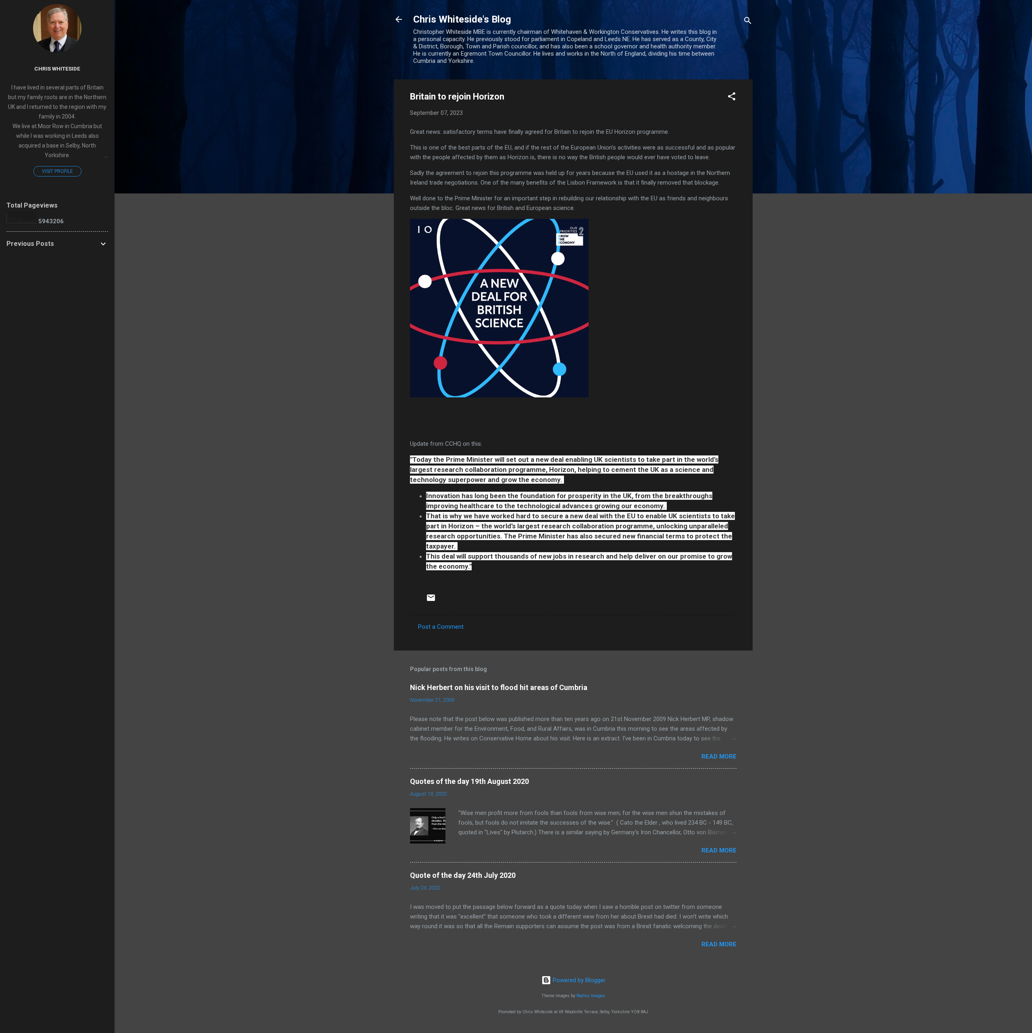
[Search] (748, 22)
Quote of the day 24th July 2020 (463, 875)
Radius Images (590, 995)
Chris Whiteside (57, 68)
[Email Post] (431, 600)
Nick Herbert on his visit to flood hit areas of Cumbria (498, 687)
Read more (719, 756)
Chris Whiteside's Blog (462, 19)
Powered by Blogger (578, 980)
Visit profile (57, 171)
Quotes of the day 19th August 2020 (469, 781)
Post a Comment (441, 626)
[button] (732, 97)
